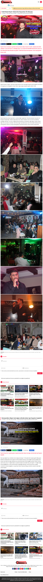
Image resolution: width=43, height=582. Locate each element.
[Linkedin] (18, 568)
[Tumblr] (28, 568)
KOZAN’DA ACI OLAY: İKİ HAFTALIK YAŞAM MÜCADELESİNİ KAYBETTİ (7, 408)
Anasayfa (4, 13)
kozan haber (24, 352)
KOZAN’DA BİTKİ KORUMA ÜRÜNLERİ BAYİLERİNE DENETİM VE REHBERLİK (7, 395)
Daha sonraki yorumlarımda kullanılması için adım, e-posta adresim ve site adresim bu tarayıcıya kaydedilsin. (19, 371)
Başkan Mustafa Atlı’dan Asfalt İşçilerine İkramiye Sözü (35, 541)
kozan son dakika (28, 352)
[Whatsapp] (26, 568)
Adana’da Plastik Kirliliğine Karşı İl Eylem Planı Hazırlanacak (21, 394)
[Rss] (30, 568)
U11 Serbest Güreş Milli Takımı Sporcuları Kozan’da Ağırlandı (25, 8)
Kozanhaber (32, 352)
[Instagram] (17, 568)
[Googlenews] (24, 568)
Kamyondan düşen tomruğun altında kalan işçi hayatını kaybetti (13, 499)
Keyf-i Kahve (20, 352)
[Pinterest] (22, 568)
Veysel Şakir (36, 352)
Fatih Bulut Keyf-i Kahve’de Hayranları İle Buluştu (11, 352)
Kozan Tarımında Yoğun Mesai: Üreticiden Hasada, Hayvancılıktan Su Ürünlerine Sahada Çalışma (21, 408)
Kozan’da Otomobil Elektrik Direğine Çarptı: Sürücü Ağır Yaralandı (20, 542)
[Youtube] (20, 568)
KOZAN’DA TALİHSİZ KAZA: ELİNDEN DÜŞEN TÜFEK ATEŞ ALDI (35, 395)
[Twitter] (15, 568)
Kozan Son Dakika (13, 13)
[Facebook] (13, 568)
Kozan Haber (9, 13)
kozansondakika (37, 499)
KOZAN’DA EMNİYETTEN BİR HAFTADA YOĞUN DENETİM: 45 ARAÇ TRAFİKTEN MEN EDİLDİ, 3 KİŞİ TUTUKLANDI (21, 556)
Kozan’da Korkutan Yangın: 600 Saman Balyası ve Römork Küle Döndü (35, 408)
